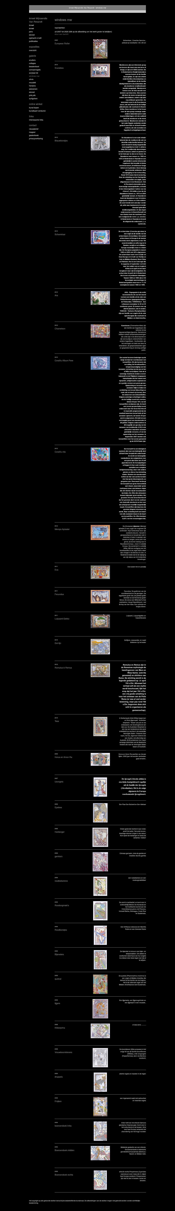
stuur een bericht (61, 34)
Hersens (32, 85)
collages (32, 63)
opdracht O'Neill (35, 38)
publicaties (33, 41)
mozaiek (32, 82)
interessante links (36, 119)
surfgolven (33, 98)
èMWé (31, 25)
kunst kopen (34, 107)
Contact (33, 125)
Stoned (32, 34)
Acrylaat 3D (33, 73)
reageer (32, 132)
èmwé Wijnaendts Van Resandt (81, 7)
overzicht (32, 50)
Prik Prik (32, 95)
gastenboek (34, 135)
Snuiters (32, 60)
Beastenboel (34, 66)
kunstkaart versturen (37, 110)
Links (31, 116)
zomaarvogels (34, 69)
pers (31, 31)
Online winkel (35, 104)
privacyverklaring (36, 138)
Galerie (32, 55)
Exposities (34, 46)
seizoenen (33, 89)
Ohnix (31, 79)
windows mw (34, 76)
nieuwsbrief (33, 129)
